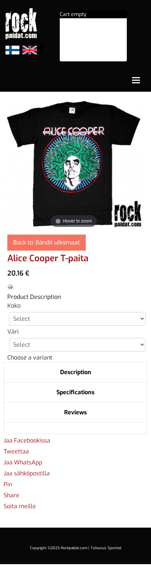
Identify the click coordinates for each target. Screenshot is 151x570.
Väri (13, 331)
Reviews (75, 412)
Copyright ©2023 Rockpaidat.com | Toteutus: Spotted (75, 548)
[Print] (10, 286)
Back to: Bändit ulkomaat (46, 242)
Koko (14, 305)
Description (75, 372)
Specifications (75, 392)
